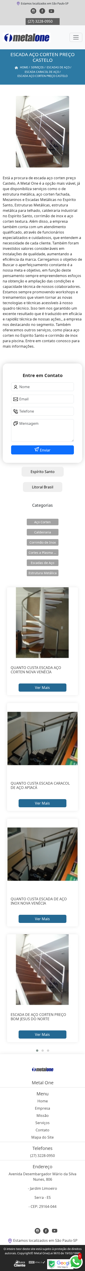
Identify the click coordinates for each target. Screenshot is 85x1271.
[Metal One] (27, 37)
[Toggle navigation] (76, 37)
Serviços (42, 1122)
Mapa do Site (42, 1137)
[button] (37, 1050)
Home (42, 1101)
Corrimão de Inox (42, 542)
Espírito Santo (43, 471)
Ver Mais (42, 687)
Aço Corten (42, 522)
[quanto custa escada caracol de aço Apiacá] (42, 738)
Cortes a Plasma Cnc (43, 552)
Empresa (42, 1108)
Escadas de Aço (42, 563)
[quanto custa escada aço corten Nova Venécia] (42, 622)
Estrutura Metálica (43, 573)
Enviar (45, 450)
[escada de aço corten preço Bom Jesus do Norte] (42, 969)
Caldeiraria (42, 532)
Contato (42, 1130)
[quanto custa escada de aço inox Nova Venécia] (42, 854)
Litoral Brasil (42, 487)
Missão (42, 1115)
